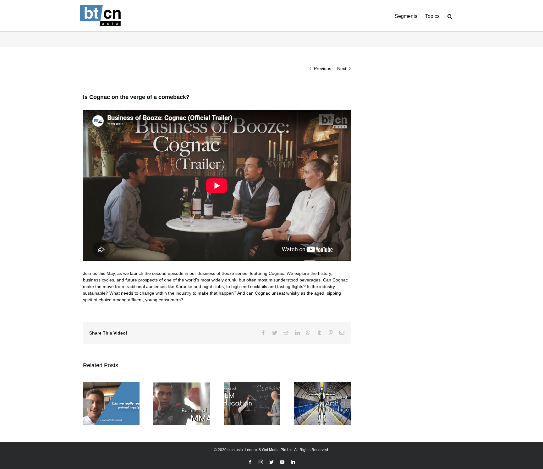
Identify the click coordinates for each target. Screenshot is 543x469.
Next (341, 68)
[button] (449, 15)
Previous (322, 68)
